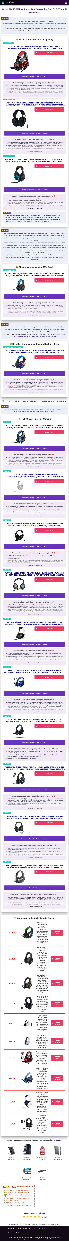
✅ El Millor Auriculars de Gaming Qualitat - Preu (18, 1195)
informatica (56, 1140)
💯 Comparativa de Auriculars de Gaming (17, 1205)
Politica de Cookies (14, 1233)
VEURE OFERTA (57, 932)
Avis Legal (11, 1228)
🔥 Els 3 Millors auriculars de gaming (16, 1190)
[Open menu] (66, 3)
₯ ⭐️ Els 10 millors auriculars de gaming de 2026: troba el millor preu (34, 11)
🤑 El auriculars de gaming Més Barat (16, 1192)
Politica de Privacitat (24, 1228)
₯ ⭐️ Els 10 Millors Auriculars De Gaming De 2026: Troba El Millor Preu (18, 1187)
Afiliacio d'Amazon (40, 1228)
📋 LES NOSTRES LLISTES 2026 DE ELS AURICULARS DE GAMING (17, 1199)
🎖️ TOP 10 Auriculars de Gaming (14, 1203)
